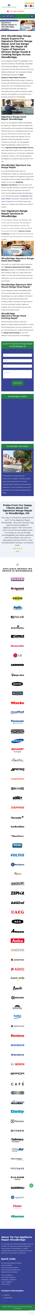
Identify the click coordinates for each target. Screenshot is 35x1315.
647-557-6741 (8, 1298)
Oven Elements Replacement (11, 1270)
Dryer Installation (6, 1275)
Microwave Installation (8, 1277)
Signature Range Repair (11, 19)
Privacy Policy (5, 1284)
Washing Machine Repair (9, 1272)
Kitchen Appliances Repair (9, 1267)
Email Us (7, 1295)
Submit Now (17, 383)
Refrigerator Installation (8, 1279)
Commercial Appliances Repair (11, 1263)
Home (2, 19)
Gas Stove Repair (6, 1265)
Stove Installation (6, 1282)
